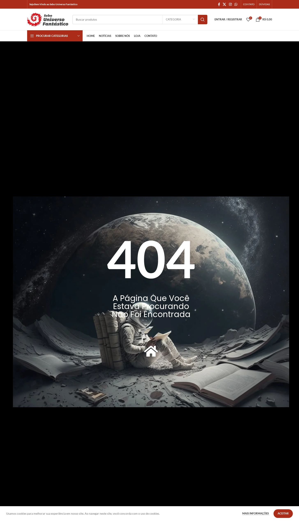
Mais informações (255, 513)
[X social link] (224, 4)
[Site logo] (47, 19)
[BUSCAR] (202, 19)
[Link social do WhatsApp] (236, 4)
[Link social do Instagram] (230, 4)
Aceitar (283, 513)
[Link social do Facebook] (219, 4)
